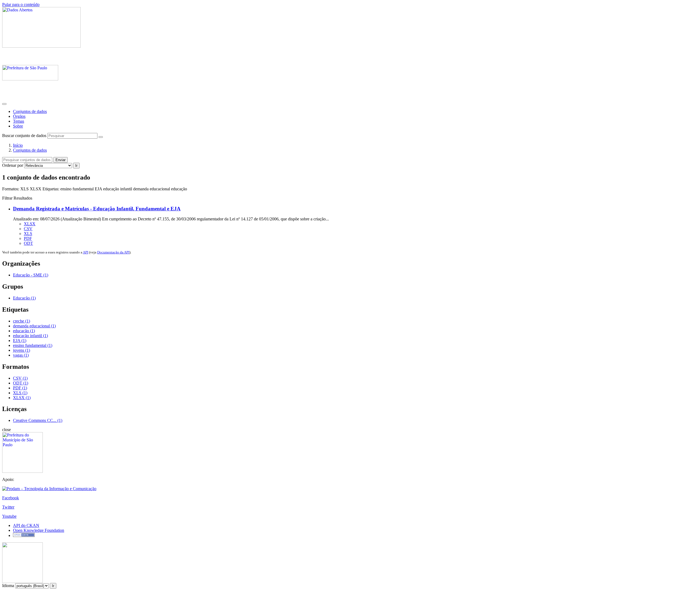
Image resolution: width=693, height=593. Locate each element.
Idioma (8, 585)
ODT (28, 243)
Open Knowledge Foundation (38, 530)
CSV (28, 228)
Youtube (9, 516)
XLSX (29, 223)
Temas (18, 121)
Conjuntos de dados (30, 111)
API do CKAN (26, 525)
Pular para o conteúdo (21, 4)
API (85, 252)
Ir (76, 166)
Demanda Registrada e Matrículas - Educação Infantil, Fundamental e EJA (97, 208)
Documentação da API (113, 252)
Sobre (18, 126)
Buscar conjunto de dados (24, 135)
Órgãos (19, 116)
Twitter (8, 507)
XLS (28, 233)
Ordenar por (12, 165)
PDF (28, 238)
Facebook (10, 498)
